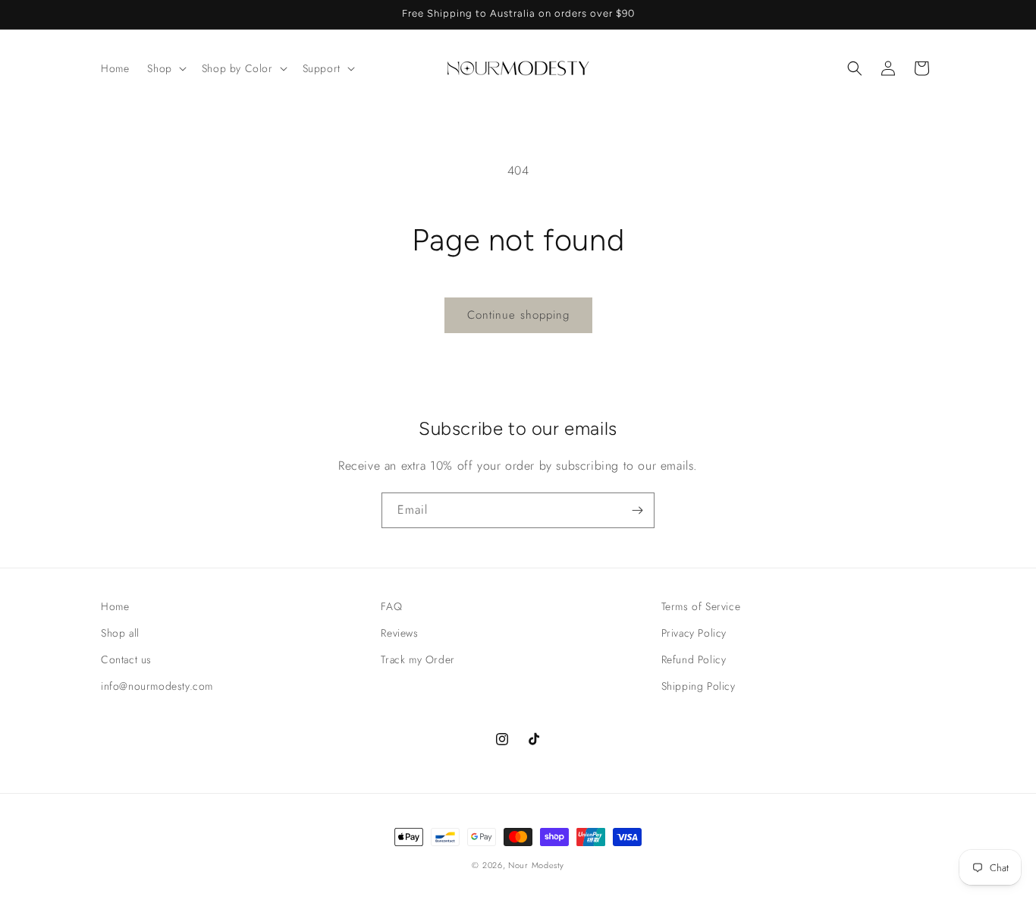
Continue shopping (518, 315)
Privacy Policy (694, 632)
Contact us (126, 659)
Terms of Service (701, 606)
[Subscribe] (637, 510)
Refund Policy (694, 659)
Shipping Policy (698, 686)
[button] (165, 68)
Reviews (399, 632)
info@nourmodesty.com (157, 686)
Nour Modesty (536, 865)
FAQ (391, 606)
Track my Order (417, 659)
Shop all (120, 632)
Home (115, 606)
